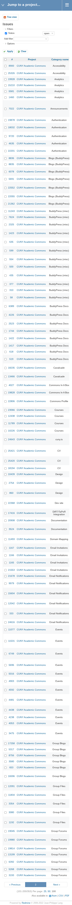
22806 (11, 401)
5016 (11, 673)
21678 (11, 576)
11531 (11, 641)
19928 (11, 79)
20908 (11, 520)
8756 (11, 755)
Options (11, 44)
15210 (11, 85)
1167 (11, 547)
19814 (11, 848)
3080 (11, 812)
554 (11, 259)
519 (11, 359)
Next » (56, 884)
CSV (61, 896)
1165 (11, 562)
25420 (11, 460)
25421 (11, 450)
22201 (11, 150)
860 (11, 493)
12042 (11, 603)
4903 (11, 681)
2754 (11, 483)
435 (11, 275)
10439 (11, 474)
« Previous (14, 884)
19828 (11, 392)
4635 (11, 143)
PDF (67, 896)
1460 (11, 97)
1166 (11, 555)
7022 (11, 108)
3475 (11, 733)
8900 (11, 65)
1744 (11, 331)
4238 (11, 717)
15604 (11, 593)
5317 (11, 749)
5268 (11, 869)
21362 (11, 203)
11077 (11, 629)
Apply (10, 51)
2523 (11, 323)
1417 (11, 345)
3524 (11, 529)
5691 (11, 179)
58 (11, 297)
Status (11, 33)
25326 (11, 73)
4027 (11, 385)
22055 (11, 196)
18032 (11, 127)
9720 (11, 136)
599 (11, 250)
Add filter (8, 39)
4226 (11, 314)
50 (49, 891)
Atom (54, 896)
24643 (11, 439)
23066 (11, 410)
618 (11, 351)
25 (45, 891)
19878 (11, 120)
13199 (11, 854)
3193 (11, 875)
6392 (11, 861)
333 (11, 613)
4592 (11, 689)
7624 (11, 217)
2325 (11, 224)
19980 (11, 839)
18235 (11, 367)
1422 (11, 338)
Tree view (12, 17)
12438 (11, 416)
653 (11, 767)
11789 (11, 423)
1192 (11, 822)
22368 (11, 503)
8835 (11, 164)
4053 (11, 723)
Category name (60, 59)
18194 (11, 468)
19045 (11, 831)
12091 (11, 786)
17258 (11, 743)
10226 (11, 430)
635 (11, 242)
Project (32, 59)
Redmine (26, 903)
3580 (11, 761)
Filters (10, 29)
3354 (11, 803)
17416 (11, 513)
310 (11, 290)
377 (11, 284)
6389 (11, 306)
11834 (11, 795)
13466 (11, 376)
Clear (23, 51)
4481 (11, 699)
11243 (11, 211)
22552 (11, 187)
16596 (11, 776)
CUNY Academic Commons (31, 65)
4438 (11, 710)
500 (11, 266)
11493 (11, 539)
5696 (11, 665)
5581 (11, 91)
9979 (11, 583)
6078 (11, 171)
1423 (11, 233)
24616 (11, 622)
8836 (11, 158)
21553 (11, 570)
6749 (11, 653)
